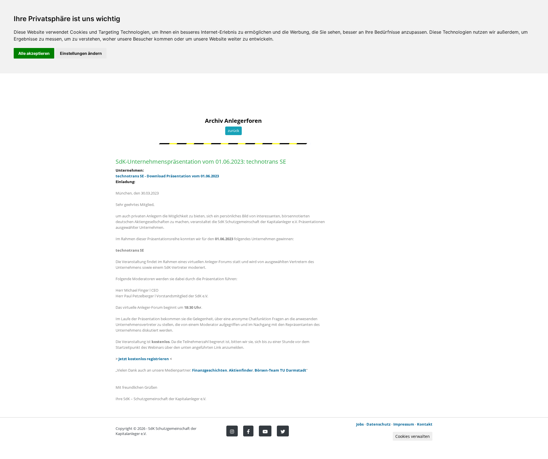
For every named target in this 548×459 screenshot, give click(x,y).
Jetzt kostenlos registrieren (143, 358)
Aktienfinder (241, 370)
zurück (233, 130)
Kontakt (424, 424)
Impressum (403, 424)
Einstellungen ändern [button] (81, 53)
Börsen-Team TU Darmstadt (280, 370)
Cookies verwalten (412, 436)
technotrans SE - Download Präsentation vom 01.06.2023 (167, 176)
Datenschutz (378, 424)
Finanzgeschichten (209, 370)
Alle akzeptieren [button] (34, 53)
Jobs (360, 424)
